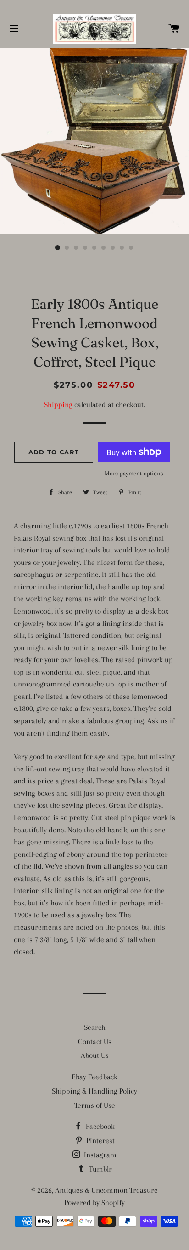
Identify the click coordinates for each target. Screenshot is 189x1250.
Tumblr (99, 1169)
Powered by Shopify (94, 1202)
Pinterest (99, 1140)
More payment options (134, 473)
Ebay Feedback (94, 1076)
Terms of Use (94, 1105)
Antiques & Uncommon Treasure (106, 1190)
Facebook (99, 1126)
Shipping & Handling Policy (94, 1091)
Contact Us (94, 1041)
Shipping (58, 404)
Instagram (99, 1154)
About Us (95, 1055)
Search (95, 1027)
